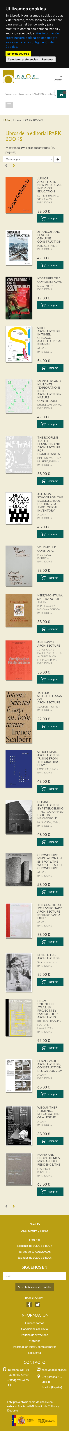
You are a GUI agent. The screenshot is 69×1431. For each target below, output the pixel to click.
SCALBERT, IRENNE (47, 706)
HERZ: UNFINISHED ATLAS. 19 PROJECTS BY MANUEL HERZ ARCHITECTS (47, 1009)
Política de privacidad (34, 1334)
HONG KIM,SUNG (46, 769)
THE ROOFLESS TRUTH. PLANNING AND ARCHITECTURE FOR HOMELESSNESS (48, 445)
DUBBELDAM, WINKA (49, 404)
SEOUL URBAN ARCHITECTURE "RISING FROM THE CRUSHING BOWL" (48, 758)
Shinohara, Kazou (46, 962)
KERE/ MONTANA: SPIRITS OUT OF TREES (50, 598)
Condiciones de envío (34, 1329)
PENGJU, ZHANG (46, 245)
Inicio (6, 120)
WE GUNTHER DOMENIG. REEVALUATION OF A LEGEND (48, 1112)
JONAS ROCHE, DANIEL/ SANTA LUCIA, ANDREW (49, 653)
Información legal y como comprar (34, 1346)
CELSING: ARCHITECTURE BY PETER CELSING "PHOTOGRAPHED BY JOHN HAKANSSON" (50, 810)
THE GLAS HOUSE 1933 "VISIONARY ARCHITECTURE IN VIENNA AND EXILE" (49, 911)
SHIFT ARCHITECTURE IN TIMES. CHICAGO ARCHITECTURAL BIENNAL (49, 336)
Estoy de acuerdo (18, 53)
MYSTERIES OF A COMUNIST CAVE (49, 279)
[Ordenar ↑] (57, 159)
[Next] (13, 166)
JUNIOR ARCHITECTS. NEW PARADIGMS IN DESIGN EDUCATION (49, 184)
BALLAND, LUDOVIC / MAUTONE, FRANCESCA (49, 1025)
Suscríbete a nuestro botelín (34, 1287)
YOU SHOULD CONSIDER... (46, 548)
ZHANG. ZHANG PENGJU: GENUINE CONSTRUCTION (49, 236)
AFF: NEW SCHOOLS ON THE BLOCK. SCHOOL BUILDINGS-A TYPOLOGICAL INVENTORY (50, 502)
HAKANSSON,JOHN (47, 822)
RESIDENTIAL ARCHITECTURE (48, 956)
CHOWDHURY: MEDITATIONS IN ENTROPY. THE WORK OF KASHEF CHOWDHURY (50, 861)
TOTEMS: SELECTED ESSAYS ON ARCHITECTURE (49, 697)
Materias (34, 1340)
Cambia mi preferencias (23, 59)
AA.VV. (40, 348)
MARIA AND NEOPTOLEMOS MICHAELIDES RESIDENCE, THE (48, 1159)
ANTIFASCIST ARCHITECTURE (48, 643)
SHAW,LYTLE (44, 285)
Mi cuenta (34, 1352)
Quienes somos (34, 1323)
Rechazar (48, 59)
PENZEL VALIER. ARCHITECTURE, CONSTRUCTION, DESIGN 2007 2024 (50, 1065)
